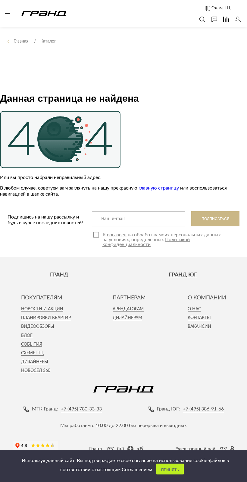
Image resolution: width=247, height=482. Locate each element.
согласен (117, 234)
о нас (194, 309)
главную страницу (159, 188)
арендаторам (128, 309)
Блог (27, 336)
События (31, 344)
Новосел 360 (35, 371)
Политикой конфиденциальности (146, 242)
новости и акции (42, 309)
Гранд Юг (183, 275)
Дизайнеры (34, 362)
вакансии (199, 326)
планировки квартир (46, 318)
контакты (199, 318)
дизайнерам (127, 318)
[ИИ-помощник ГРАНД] (211, 19)
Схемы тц (32, 353)
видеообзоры (37, 326)
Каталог (7, 13)
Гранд (59, 275)
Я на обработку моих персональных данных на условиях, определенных (161, 239)
